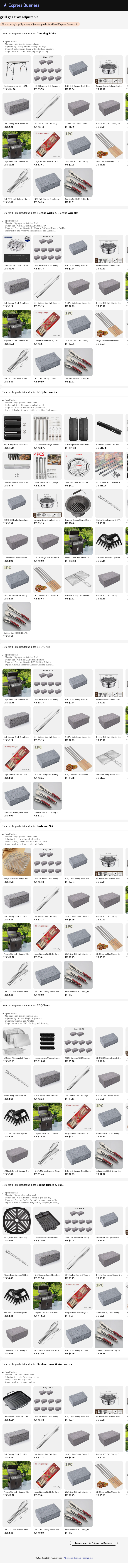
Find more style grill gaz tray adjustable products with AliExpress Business (38, 24)
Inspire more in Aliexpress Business (93, 1543)
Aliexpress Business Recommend (78, 1558)
